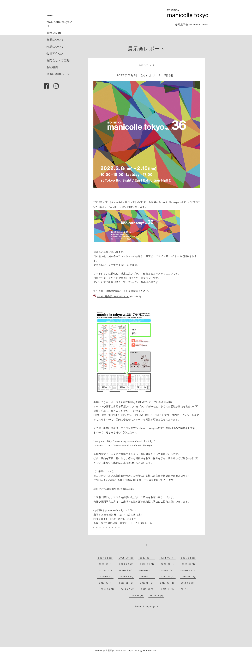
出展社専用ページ (58, 74)
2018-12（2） (147, 583)
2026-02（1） (105, 557)
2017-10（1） (137, 595)
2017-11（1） (187, 589)
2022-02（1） (168, 564)
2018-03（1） (108, 589)
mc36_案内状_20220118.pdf (113, 296)
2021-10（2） (106, 570)
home (50, 15)
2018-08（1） (188, 583)
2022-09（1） (147, 564)
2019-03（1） (106, 583)
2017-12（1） (168, 589)
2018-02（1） (128, 589)
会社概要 (52, 67)
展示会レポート (56, 33)
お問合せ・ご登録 (58, 60)
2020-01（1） (147, 576)
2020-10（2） (167, 570)
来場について (55, 46)
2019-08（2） (188, 576)
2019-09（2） (168, 576)
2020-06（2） (188, 570)
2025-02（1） (147, 557)
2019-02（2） (126, 583)
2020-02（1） (126, 576)
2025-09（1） (126, 557)
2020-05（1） (105, 576)
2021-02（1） (146, 570)
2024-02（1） (188, 557)
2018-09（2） (167, 583)
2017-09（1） (157, 595)
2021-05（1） (126, 570)
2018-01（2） (148, 589)
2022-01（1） (189, 564)
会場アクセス (55, 53)
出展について (55, 39)
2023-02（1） (126, 564)
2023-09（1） (106, 564)
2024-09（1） (168, 557)
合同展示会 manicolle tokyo (118, 650)
